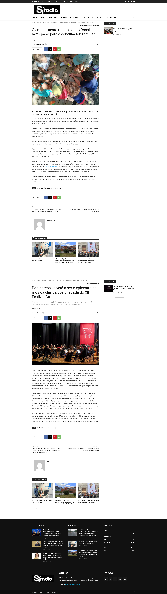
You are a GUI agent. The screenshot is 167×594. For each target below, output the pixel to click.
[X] (129, 1)
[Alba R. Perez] (46, 44)
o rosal (61, 188)
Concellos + (95, 25)
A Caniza (58, 256)
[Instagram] (126, 1)
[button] (132, 17)
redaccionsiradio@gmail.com (74, 584)
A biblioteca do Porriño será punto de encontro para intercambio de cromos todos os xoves (88, 260)
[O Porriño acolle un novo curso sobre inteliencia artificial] (42, 249)
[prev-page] (33, 267)
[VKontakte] (125, 579)
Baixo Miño (46, 22)
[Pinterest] (55, 49)
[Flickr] (115, 579)
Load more (119, 38)
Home (33, 22)
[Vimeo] (131, 1)
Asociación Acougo (51, 167)
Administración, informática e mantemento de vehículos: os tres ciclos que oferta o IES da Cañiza (64, 260)
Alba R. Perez (41, 44)
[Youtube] (134, 1)
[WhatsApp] (59, 49)
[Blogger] (106, 579)
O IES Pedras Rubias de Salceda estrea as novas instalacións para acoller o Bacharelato (123, 30)
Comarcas (39, 22)
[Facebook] (123, 1)
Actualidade (35, 256)
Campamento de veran (51, 188)
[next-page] (36, 267)
